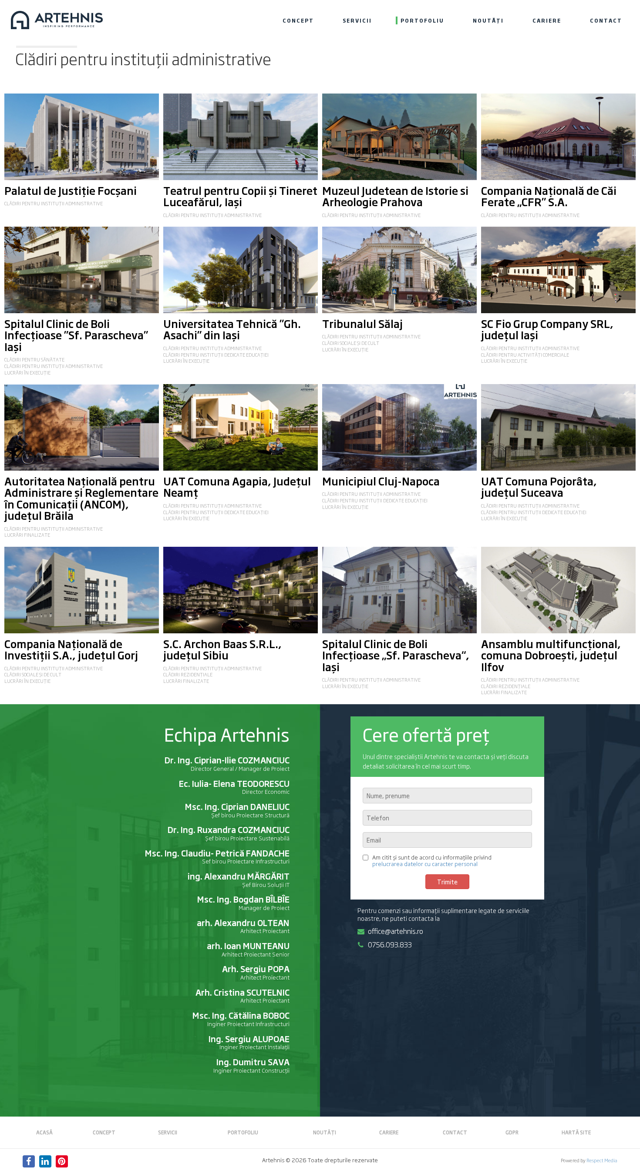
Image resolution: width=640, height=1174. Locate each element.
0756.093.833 (390, 944)
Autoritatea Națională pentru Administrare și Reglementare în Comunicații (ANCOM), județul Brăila (81, 498)
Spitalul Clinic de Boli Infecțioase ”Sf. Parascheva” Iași (76, 334)
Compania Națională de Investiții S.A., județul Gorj (71, 648)
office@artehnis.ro (395, 931)
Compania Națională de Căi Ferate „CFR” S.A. (548, 195)
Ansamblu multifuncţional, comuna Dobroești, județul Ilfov (551, 654)
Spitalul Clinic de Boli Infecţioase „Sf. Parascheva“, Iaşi (395, 654)
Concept (298, 20)
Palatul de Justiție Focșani (70, 190)
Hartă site (576, 1132)
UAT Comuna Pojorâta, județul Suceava (539, 486)
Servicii (357, 20)
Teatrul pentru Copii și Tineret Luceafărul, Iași (240, 195)
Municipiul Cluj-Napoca (381, 480)
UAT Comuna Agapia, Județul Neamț (237, 486)
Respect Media (601, 1160)
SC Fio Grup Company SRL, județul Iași (547, 328)
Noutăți (488, 20)
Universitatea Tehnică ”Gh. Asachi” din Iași (232, 328)
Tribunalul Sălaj (362, 323)
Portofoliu (422, 20)
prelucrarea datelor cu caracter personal (425, 864)
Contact (606, 20)
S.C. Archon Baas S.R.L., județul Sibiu (222, 648)
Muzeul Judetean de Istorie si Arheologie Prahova (395, 195)
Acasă (44, 1132)
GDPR (512, 1132)
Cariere (546, 20)
